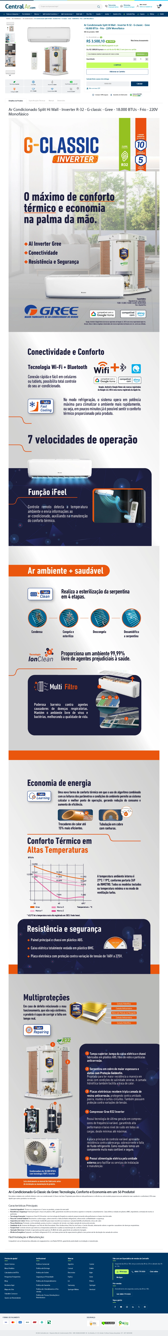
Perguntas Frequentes (12, 1277)
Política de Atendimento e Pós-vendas (47, 1290)
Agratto (71, 1264)
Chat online (154, 1272)
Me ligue (120, 1277)
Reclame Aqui (9, 1285)
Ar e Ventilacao (16, 18)
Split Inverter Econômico (50, 14)
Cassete (98, 14)
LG (69, 1281)
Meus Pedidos (9, 1268)
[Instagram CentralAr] (127, 1307)
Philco (91, 1281)
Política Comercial (42, 1264)
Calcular (140, 84)
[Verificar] (108, 1323)
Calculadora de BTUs (12, 1273)
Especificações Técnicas (37, 101)
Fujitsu (70, 1277)
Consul (70, 1268)
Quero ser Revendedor (13, 1298)
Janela (107, 14)
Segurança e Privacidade (44, 1277)
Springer (92, 1285)
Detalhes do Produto (16, 101)
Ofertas (152, 14)
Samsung (71, 1285)
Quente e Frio (117, 14)
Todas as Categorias (12, 14)
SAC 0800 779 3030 (124, 1294)
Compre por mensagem (129, 7)
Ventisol (92, 1289)
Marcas (36, 14)
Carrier (91, 1264)
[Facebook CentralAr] (115, 1307)
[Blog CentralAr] (144, 1307)
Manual (51, 101)
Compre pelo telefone (113, 7)
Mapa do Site (9, 1289)
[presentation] (10, 75)
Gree (91, 1277)
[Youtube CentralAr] (121, 1307)
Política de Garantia (43, 1285)
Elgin (91, 1273)
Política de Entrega (43, 1268)
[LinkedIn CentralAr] (133, 1307)
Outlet (162, 14)
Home (8, 18)
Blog (6, 1281)
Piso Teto (89, 14)
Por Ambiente (26, 14)
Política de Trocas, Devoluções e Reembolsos (47, 1296)
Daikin (91, 1268)
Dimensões (61, 101)
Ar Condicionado (28, 18)
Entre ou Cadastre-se (146, 7)
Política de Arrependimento (46, 1281)
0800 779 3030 (140, 1272)
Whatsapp (123, 1272)
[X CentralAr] (138, 1307)
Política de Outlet (42, 1273)
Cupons (142, 14)
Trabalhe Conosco (11, 1294)
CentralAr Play (130, 14)
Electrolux (71, 1273)
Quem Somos (10, 1264)
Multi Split (79, 14)
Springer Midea (73, 1289)
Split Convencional (66, 14)
